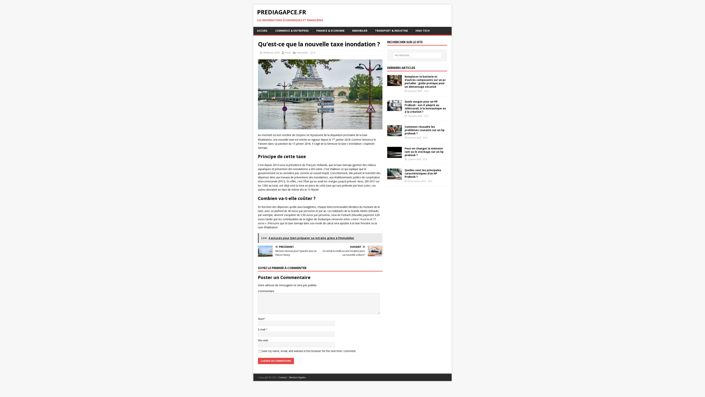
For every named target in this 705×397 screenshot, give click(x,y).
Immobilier (359, 30)
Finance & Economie (330, 30)
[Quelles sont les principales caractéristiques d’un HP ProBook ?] (394, 177)
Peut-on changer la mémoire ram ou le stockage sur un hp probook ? (424, 152)
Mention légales (297, 377)
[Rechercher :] (417, 55)
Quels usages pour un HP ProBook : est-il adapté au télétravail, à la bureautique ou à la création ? (425, 106)
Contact (283, 377)
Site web (263, 340)
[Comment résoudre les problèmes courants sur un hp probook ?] (394, 134)
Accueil (262, 30)
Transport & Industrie (391, 30)
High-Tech (422, 30)
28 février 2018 (271, 52)
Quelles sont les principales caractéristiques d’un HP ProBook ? (423, 173)
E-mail (262, 329)
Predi (288, 52)
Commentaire (266, 291)
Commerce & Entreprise (292, 30)
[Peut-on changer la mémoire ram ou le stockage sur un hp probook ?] (394, 155)
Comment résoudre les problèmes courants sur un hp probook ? (424, 130)
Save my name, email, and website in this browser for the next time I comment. (309, 351)
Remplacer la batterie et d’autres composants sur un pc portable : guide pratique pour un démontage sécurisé (425, 81)
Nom (261, 319)
